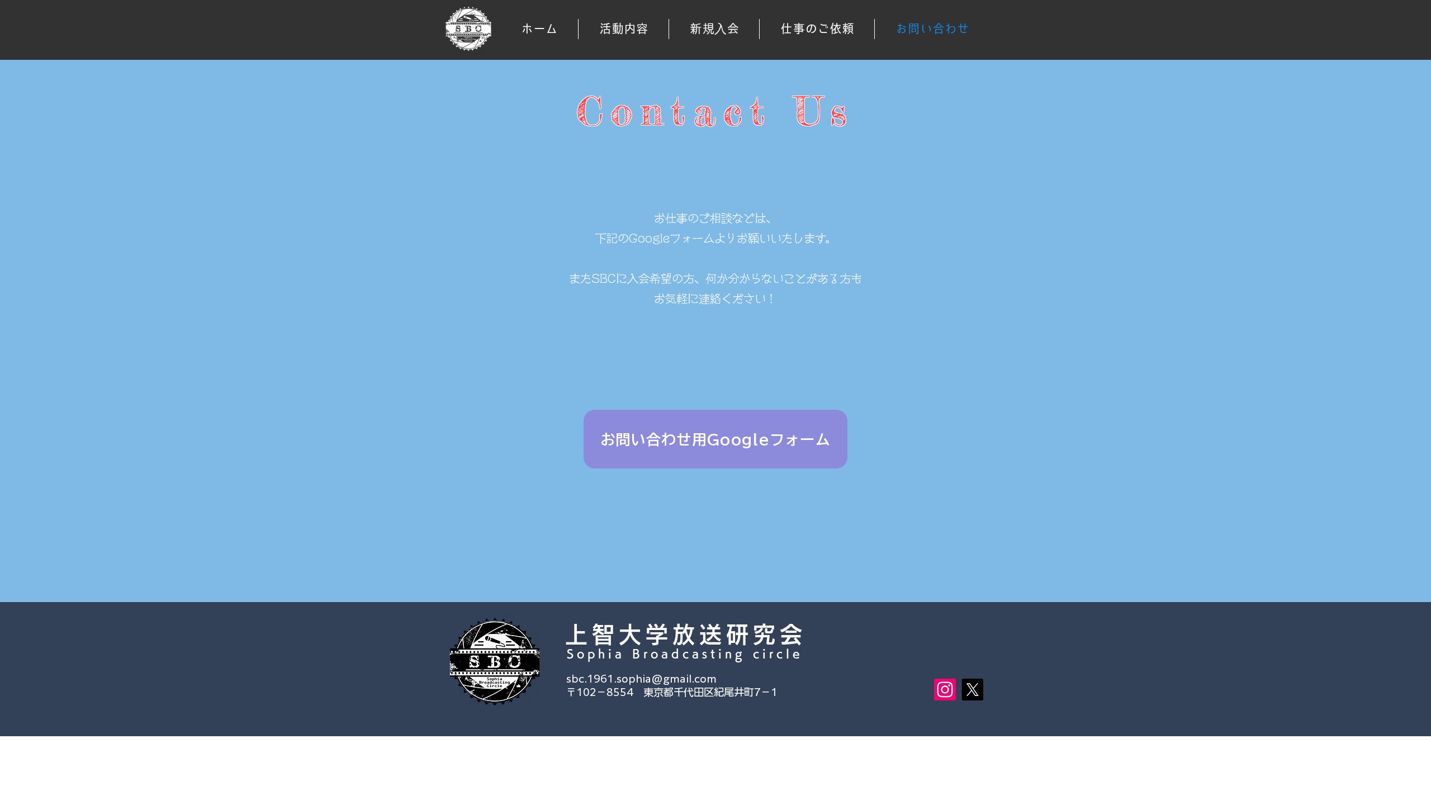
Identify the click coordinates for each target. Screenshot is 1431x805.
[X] (972, 689)
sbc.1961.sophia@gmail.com (641, 679)
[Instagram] (945, 689)
